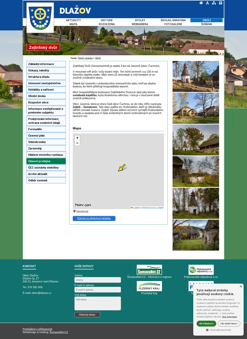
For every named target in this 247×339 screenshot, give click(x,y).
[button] (218, 329)
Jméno (78, 275)
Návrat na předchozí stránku (94, 218)
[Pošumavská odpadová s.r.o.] (201, 273)
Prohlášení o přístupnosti (37, 329)
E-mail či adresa (84, 285)
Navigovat (82, 211)
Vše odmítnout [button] (229, 323)
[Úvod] (200, 2)
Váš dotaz (80, 295)
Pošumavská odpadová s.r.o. (201, 277)
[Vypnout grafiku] (206, 2)
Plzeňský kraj (149, 293)
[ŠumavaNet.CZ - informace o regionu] (149, 273)
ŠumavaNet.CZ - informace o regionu (149, 277)
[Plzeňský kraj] (149, 290)
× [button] (240, 286)
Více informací (229, 316)
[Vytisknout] (219, 2)
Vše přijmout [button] (206, 323)
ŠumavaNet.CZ (59, 332)
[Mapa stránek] (212, 2)
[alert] (218, 310)
